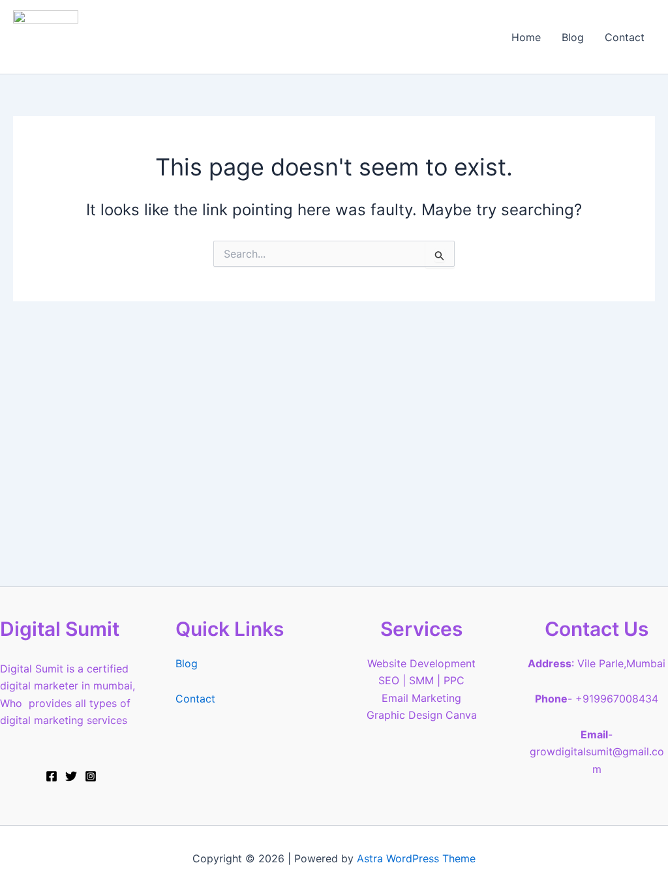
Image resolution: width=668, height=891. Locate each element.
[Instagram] (91, 776)
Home (526, 37)
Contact (625, 37)
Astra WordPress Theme (416, 858)
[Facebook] (51, 776)
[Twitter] (71, 776)
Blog (573, 37)
